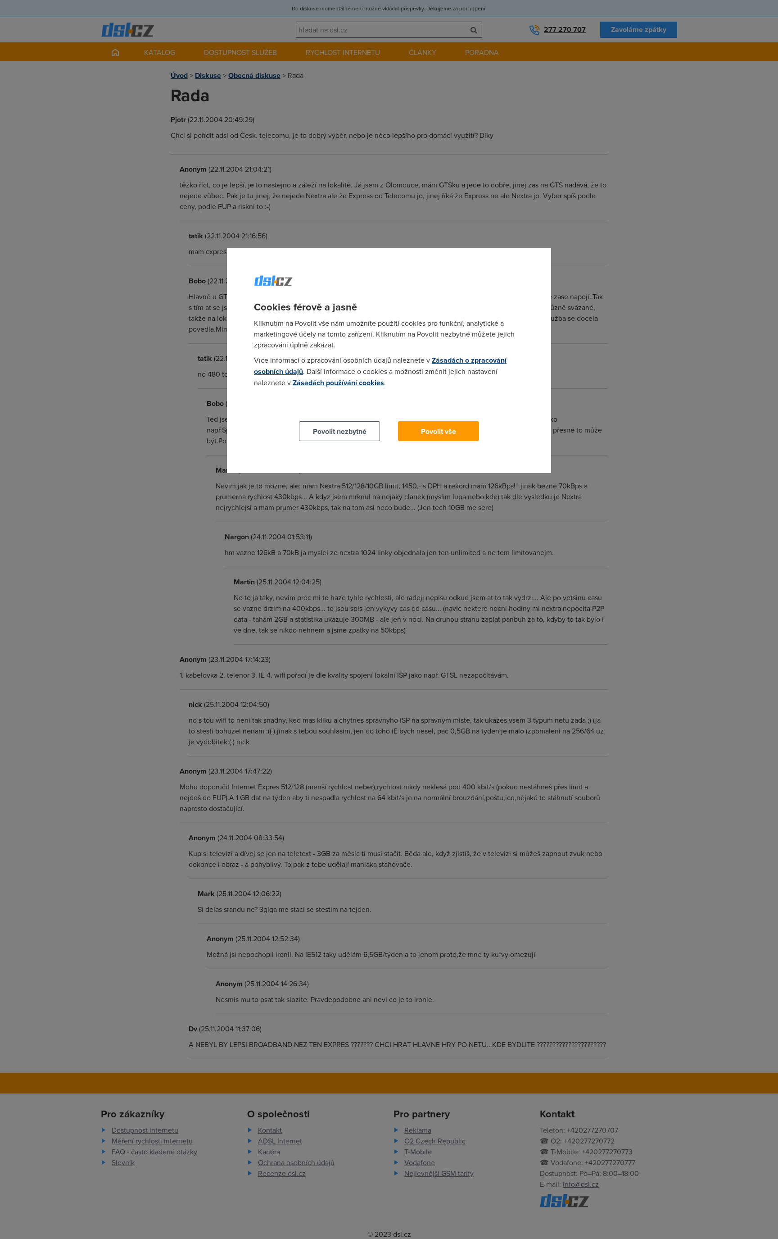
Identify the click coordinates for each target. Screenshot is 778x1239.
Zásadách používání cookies (338, 383)
